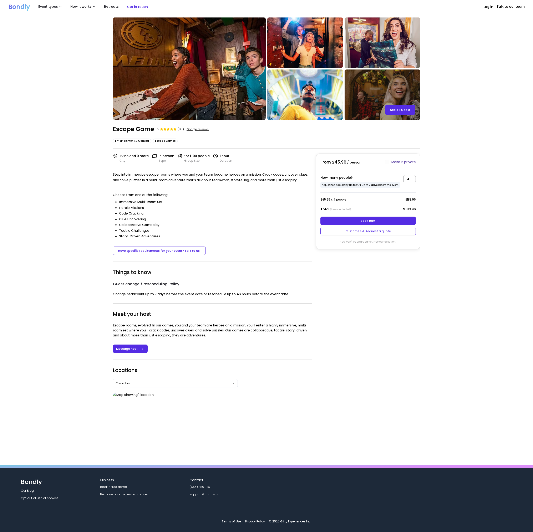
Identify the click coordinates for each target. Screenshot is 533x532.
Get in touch (137, 6)
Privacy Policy (255, 521)
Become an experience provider (124, 494)
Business (107, 480)
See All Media (400, 110)
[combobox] (175, 383)
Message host (127, 349)
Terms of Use (231, 521)
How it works (81, 6)
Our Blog (27, 491)
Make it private (403, 162)
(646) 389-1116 (200, 487)
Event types (48, 6)
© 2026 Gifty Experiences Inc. (290, 521)
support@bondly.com (206, 494)
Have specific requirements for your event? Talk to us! (159, 251)
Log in (488, 6)
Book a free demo (113, 487)
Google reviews (198, 129)
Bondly (19, 6)
